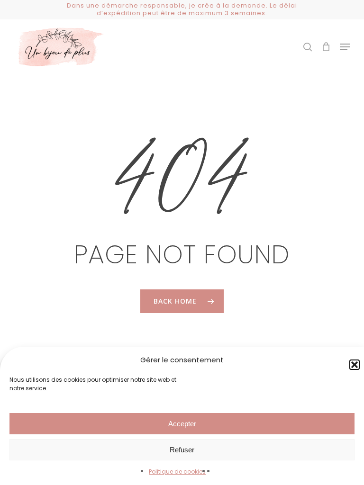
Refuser (182, 450)
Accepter (182, 424)
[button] (345, 47)
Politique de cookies (177, 471)
